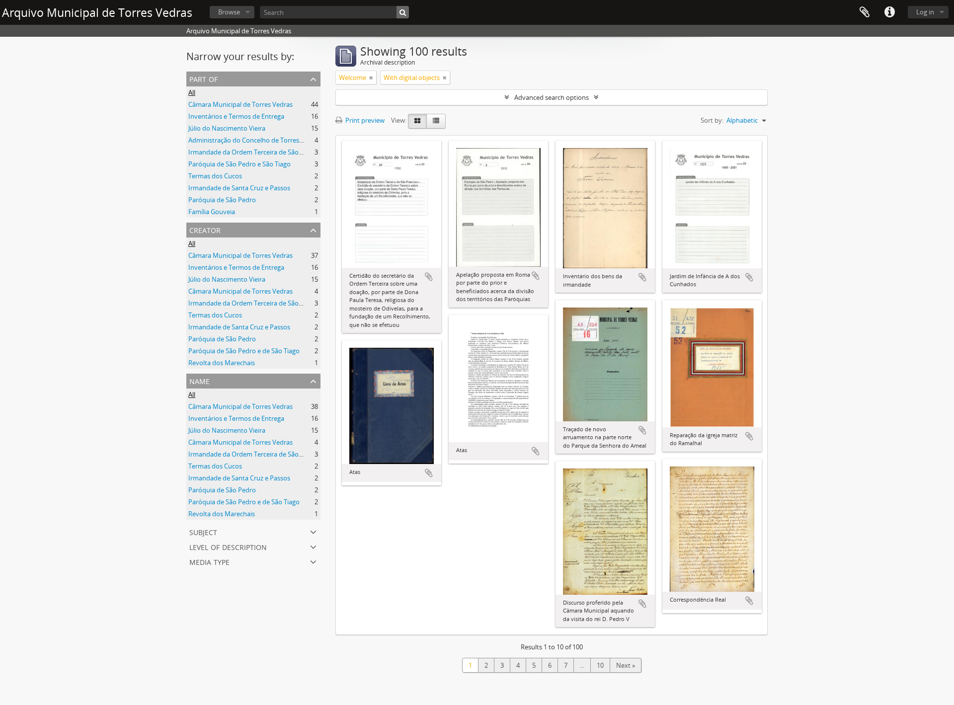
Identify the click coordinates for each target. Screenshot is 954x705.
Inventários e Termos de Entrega (236, 116)
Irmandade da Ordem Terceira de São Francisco (258, 152)
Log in (925, 11)
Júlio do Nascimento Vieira (226, 128)
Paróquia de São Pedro (222, 199)
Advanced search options (551, 97)
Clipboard (864, 12)
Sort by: (712, 120)
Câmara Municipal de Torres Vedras (240, 104)
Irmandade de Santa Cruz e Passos (239, 187)
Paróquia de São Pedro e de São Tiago (244, 350)
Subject (203, 531)
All (191, 92)
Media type (209, 561)
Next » (625, 665)
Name (199, 380)
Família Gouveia (211, 211)
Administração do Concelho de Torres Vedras (254, 140)
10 (600, 665)
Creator (205, 229)
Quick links (889, 12)
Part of (203, 78)
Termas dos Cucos (215, 175)
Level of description (228, 546)
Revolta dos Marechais (221, 362)
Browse (229, 11)
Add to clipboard (429, 277)
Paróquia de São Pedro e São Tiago (239, 163)
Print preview (364, 120)
